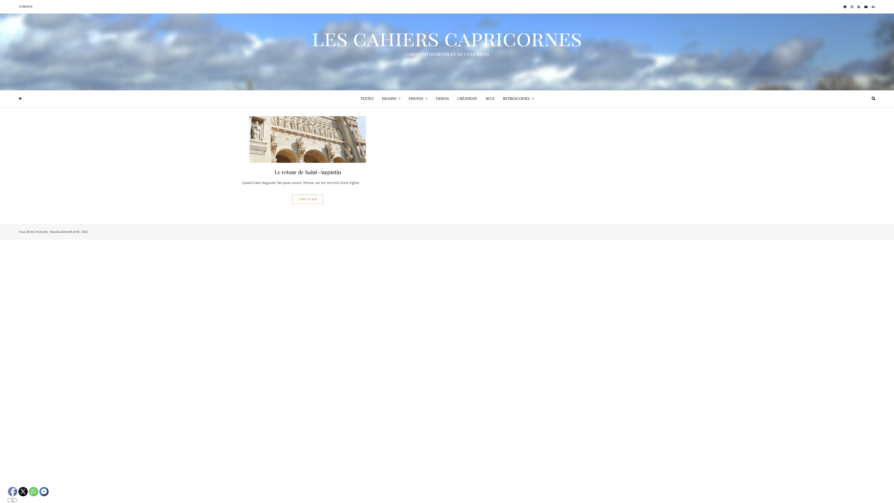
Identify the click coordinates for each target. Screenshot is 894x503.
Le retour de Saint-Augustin (307, 172)
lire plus (307, 199)
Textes (366, 99)
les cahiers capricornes (447, 37)
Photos (416, 99)
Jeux (489, 99)
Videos (442, 99)
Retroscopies (516, 99)
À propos (26, 6)
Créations (467, 99)
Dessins (389, 99)
